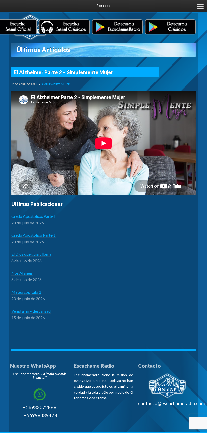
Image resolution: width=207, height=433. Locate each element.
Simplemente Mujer (55, 84)
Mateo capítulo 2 (26, 292)
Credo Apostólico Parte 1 (33, 235)
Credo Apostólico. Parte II (34, 216)
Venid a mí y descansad (31, 311)
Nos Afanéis (22, 273)
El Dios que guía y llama (31, 254)
